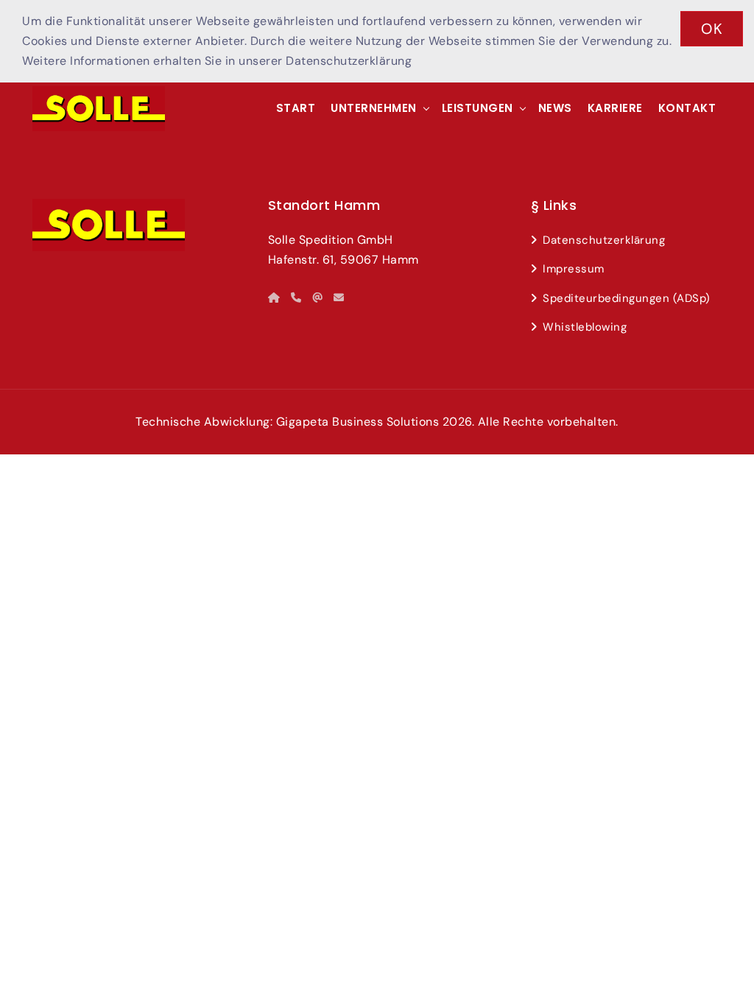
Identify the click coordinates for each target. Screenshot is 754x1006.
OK (711, 28)
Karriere (615, 108)
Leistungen (477, 108)
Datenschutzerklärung (349, 60)
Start (296, 108)
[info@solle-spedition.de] (317, 297)
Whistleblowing (585, 327)
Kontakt (687, 108)
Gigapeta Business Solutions (358, 421)
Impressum (574, 268)
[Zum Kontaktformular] (339, 297)
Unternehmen (374, 108)
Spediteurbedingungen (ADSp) (627, 298)
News (555, 108)
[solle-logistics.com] (274, 297)
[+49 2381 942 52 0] (296, 297)
